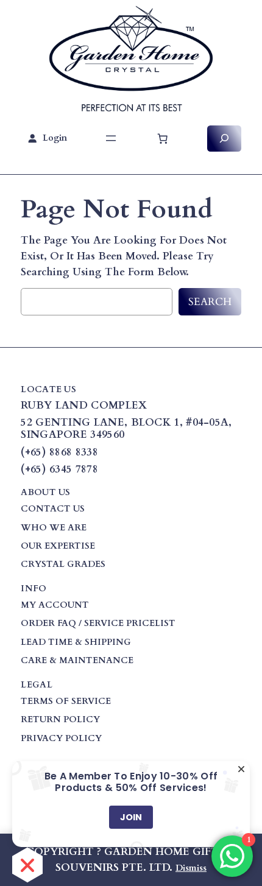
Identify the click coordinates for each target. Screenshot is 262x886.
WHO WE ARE (54, 527)
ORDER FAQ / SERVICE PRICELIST (98, 623)
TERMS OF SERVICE (66, 701)
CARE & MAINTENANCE (77, 660)
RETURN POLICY (60, 719)
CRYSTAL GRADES (63, 564)
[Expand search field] (224, 138)
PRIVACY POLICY (61, 738)
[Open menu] (111, 138)
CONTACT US (53, 509)
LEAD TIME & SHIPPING (76, 642)
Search (210, 302)
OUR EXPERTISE (58, 546)
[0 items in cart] (162, 138)
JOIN (131, 817)
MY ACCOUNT (55, 605)
